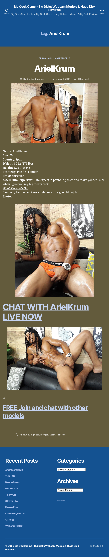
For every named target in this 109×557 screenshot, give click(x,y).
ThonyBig (10, 494)
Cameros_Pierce (14, 513)
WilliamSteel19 (14, 526)
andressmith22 (14, 469)
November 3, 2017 (61, 79)
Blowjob (44, 434)
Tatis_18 (10, 476)
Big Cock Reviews (59, 500)
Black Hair (45, 58)
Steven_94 (11, 501)
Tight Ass (60, 434)
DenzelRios (11, 507)
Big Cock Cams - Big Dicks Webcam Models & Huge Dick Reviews (54, 8)
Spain (52, 434)
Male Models (62, 58)
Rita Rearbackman (35, 79)
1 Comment (83, 79)
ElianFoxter (11, 488)
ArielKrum (54, 68)
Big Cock (34, 434)
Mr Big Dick (63, 500)
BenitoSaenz (12, 482)
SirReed (9, 519)
